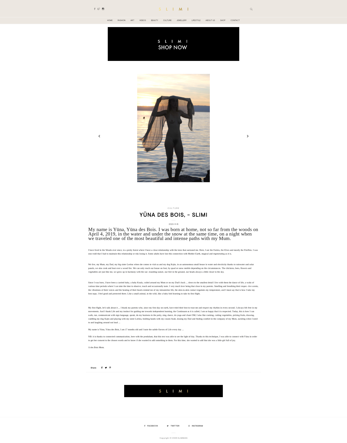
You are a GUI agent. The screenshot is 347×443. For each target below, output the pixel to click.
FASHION (121, 20)
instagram (197, 426)
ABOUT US (210, 20)
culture (174, 208)
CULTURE (167, 20)
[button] (173, 152)
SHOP (222, 20)
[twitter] (106, 367)
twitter (175, 426)
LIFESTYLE (196, 20)
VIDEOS (142, 20)
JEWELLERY (182, 20)
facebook (152, 426)
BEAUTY (154, 20)
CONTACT (235, 20)
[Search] (251, 8)
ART (132, 20)
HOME (110, 20)
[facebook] (101, 367)
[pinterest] (110, 367)
